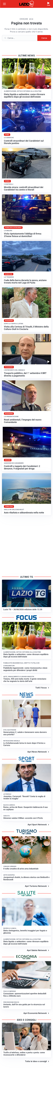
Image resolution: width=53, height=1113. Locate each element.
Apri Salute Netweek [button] (37, 950)
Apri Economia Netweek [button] (35, 1013)
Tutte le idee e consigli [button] (36, 1061)
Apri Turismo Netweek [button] (36, 886)
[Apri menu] (4, 4)
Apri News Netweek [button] (37, 751)
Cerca (44, 38)
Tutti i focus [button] (41, 687)
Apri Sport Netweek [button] (37, 824)
